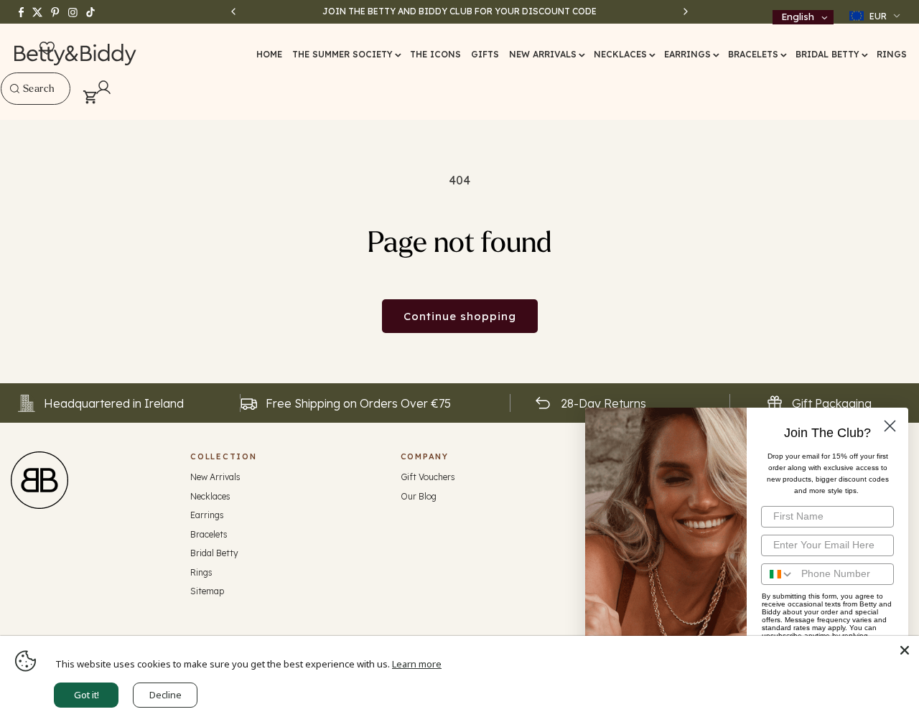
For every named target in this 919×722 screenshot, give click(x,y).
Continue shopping (459, 316)
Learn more (417, 663)
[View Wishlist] (47, 49)
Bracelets (209, 534)
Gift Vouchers (428, 477)
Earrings (207, 515)
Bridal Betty (214, 553)
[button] (346, 54)
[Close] (904, 650)
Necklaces (210, 496)
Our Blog (419, 496)
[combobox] (35, 88)
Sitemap (207, 591)
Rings (201, 572)
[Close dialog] (889, 426)
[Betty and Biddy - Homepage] (75, 54)
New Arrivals (215, 477)
